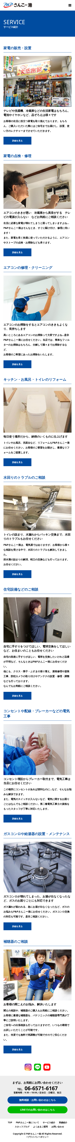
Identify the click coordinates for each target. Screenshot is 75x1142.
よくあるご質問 (40, 1126)
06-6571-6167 (41, 1088)
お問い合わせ (57, 1126)
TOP (10, 1122)
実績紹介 (63, 1122)
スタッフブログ (22, 1126)
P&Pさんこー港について (27, 1122)
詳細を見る (17, 140)
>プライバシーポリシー (38, 1136)
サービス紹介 (49, 1122)
